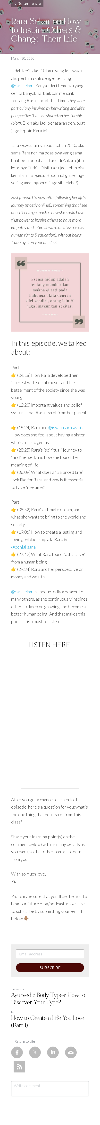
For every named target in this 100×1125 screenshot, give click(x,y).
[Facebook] (17, 1052)
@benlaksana (23, 547)
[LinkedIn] (53, 1052)
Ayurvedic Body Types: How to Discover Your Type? (48, 999)
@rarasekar (22, 85)
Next (14, 1012)
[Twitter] (35, 1052)
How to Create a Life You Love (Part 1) (47, 1022)
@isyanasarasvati (64, 427)
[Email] (71, 1052)
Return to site (29, 3)
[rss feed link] (19, 1066)
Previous (17, 989)
